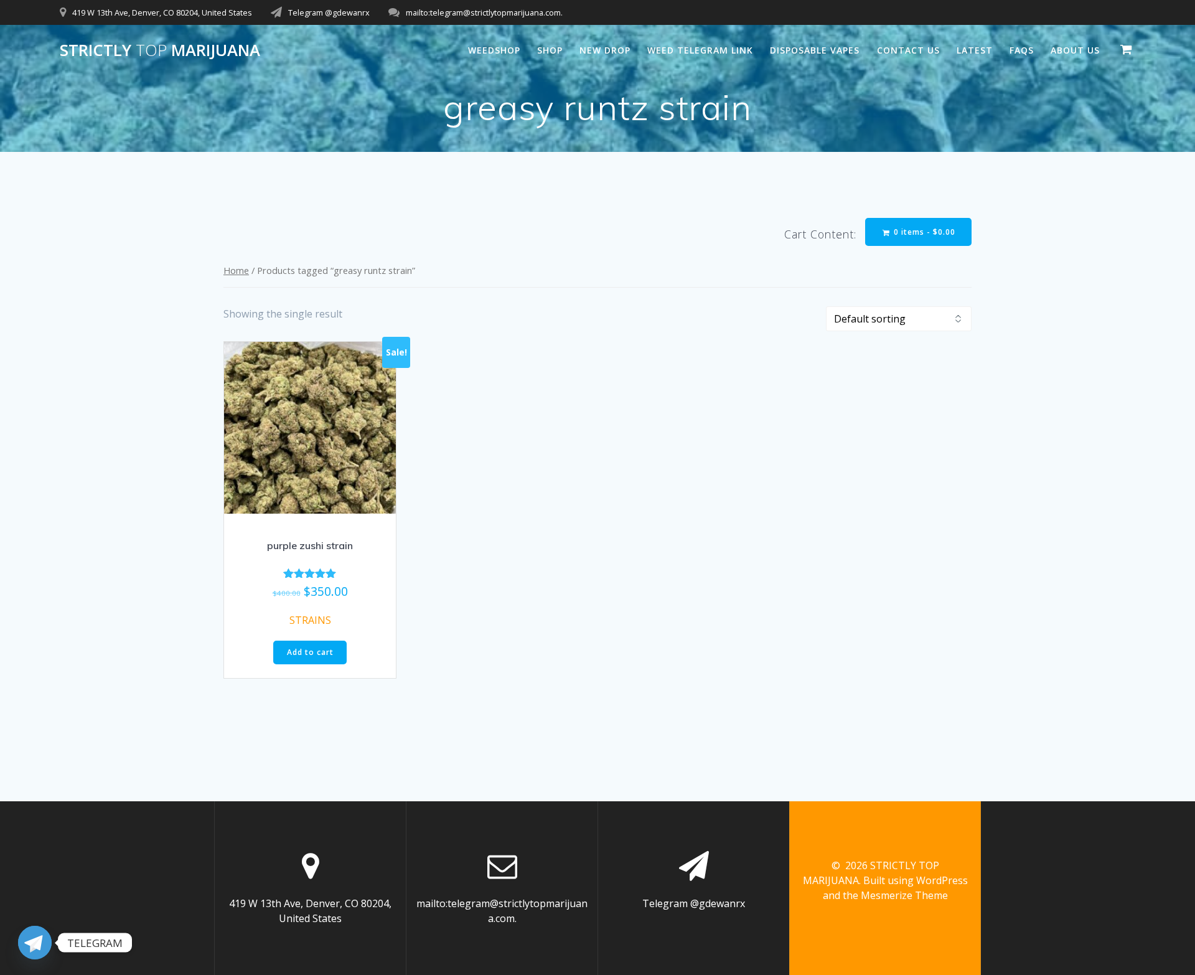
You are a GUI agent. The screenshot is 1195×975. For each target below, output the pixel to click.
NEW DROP (604, 50)
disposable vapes (815, 50)
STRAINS (310, 620)
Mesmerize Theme (904, 895)
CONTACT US (908, 50)
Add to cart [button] (310, 652)
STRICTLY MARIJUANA (160, 50)
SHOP (550, 50)
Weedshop (494, 50)
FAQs (1022, 50)
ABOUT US (1075, 50)
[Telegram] (35, 942)
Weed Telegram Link (700, 50)
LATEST (975, 50)
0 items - (923, 232)
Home (236, 270)
